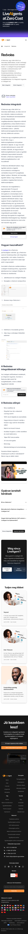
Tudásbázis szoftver (14, 819)
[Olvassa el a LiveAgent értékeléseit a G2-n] (14, 875)
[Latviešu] (21, 907)
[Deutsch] (13, 905)
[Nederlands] (23, 907)
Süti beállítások (20, 922)
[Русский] (13, 910)
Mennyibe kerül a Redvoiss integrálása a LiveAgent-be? (12, 510)
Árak (7, 783)
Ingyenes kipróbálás (19, 531)
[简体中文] (5, 912)
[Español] (21, 905)
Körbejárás (7, 792)
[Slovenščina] (18, 910)
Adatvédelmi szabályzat (21, 920)
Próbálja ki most (7, 569)
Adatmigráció (21, 782)
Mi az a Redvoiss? (6, 502)
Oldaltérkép (12, 922)
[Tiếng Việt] (2, 912)
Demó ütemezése (19, 569)
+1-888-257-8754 (11, 850)
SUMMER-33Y (9, 24)
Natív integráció (6, 85)
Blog (21, 799)
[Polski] (5, 910)
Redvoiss (14, 46)
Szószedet (20, 802)
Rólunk (7, 799)
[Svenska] (21, 910)
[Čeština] (7, 905)
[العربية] (2, 905)
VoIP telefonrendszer (14, 825)
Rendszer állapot (21, 785)
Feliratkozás (22, 394)
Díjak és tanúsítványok (7, 802)
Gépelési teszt (20, 811)
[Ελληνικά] (15, 905)
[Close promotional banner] (26, 2)
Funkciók (7, 786)
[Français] (5, 907)
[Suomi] (2, 907)
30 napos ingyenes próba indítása (14, 743)
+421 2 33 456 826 (11, 847)
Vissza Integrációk (7, 531)
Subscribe (14, 890)
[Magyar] (10, 907)
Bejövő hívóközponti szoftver (14, 831)
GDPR (5, 922)
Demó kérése (14, 233)
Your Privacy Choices (15, 924)
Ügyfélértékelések (7, 805)
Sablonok (21, 808)
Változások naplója (20, 788)
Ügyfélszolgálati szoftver (14, 822)
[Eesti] (23, 905)
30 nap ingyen (14, 236)
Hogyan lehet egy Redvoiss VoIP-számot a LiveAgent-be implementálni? (13, 519)
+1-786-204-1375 (11, 853)
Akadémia (20, 805)
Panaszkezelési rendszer (14, 834)
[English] (18, 905)
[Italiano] (13, 907)
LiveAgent (5, 250)
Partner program (7, 808)
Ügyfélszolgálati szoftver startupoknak (14, 840)
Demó (7, 780)
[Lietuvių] (18, 907)
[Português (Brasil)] (7, 910)
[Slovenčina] (15, 910)
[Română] (10, 910)
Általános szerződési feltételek (14, 918)
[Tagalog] (23, 910)
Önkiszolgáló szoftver (14, 828)
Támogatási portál (20, 779)
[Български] (5, 905)
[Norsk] (2, 910)
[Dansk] (10, 905)
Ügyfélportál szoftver (14, 837)
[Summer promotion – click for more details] (14, 18)
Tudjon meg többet (10, 97)
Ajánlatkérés (21, 791)
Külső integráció (17, 85)
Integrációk (7, 46)
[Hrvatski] (7, 907)
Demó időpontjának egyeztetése (14, 747)
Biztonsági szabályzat (6, 920)
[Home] (2, 46)
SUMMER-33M (12, 22)
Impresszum (7, 811)
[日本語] (15, 907)
